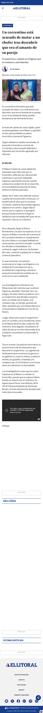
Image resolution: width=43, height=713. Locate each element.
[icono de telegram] (30, 701)
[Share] (38, 698)
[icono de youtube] (6, 701)
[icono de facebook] (18, 701)
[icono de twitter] (12, 701)
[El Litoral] (21, 8)
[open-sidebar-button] (3, 8)
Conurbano (7, 25)
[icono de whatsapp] (24, 701)
